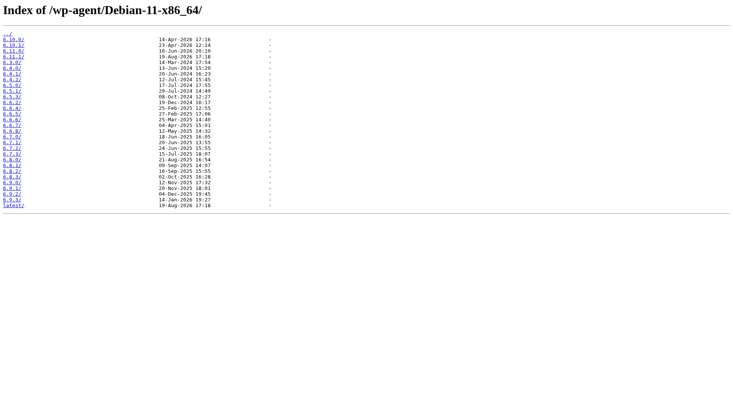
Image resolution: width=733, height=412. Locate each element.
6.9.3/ (12, 200)
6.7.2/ (12, 148)
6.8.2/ (12, 171)
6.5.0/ (12, 85)
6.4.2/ (12, 79)
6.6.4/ (12, 108)
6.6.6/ (12, 119)
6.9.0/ (12, 182)
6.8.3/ (12, 177)
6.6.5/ (12, 114)
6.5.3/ (12, 97)
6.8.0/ (12, 160)
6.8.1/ (12, 165)
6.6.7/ (12, 125)
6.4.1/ (12, 74)
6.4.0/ (12, 68)
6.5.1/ (12, 91)
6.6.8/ (12, 131)
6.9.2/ (12, 194)
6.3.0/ (12, 62)
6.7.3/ (12, 154)
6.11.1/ (13, 57)
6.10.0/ (13, 39)
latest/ (13, 205)
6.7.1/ (12, 142)
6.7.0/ (12, 137)
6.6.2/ (12, 102)
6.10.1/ (13, 45)
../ (7, 34)
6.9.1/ (12, 188)
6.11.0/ (13, 51)
